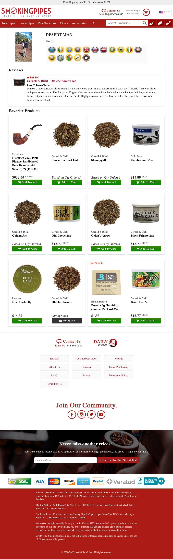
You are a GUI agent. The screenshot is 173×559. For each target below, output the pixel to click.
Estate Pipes (26, 23)
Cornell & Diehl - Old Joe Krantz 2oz (51, 81)
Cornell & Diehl (60, 156)
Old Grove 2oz (61, 235)
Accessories (79, 23)
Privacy (86, 375)
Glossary (86, 367)
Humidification (99, 301)
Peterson (16, 298)
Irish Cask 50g (21, 302)
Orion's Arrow (100, 235)
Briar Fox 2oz (140, 302)
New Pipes (8, 23)
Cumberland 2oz (142, 160)
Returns (119, 358)
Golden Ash (19, 235)
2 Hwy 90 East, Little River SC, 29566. (66, 517)
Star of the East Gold (65, 160)
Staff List (54, 358)
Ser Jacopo (17, 154)
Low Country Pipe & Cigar (80, 514)
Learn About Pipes (86, 358)
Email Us (103, 14)
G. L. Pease (136, 156)
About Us (54, 367)
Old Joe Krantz (62, 302)
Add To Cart (29, 182)
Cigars (64, 23)
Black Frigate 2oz (142, 235)
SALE (94, 23)
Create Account (133, 13)
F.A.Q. (54, 375)
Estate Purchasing (118, 367)
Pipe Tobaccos (47, 23)
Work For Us (54, 383)
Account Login (133, 10)
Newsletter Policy (118, 375)
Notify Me (69, 320)
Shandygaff (98, 160)
